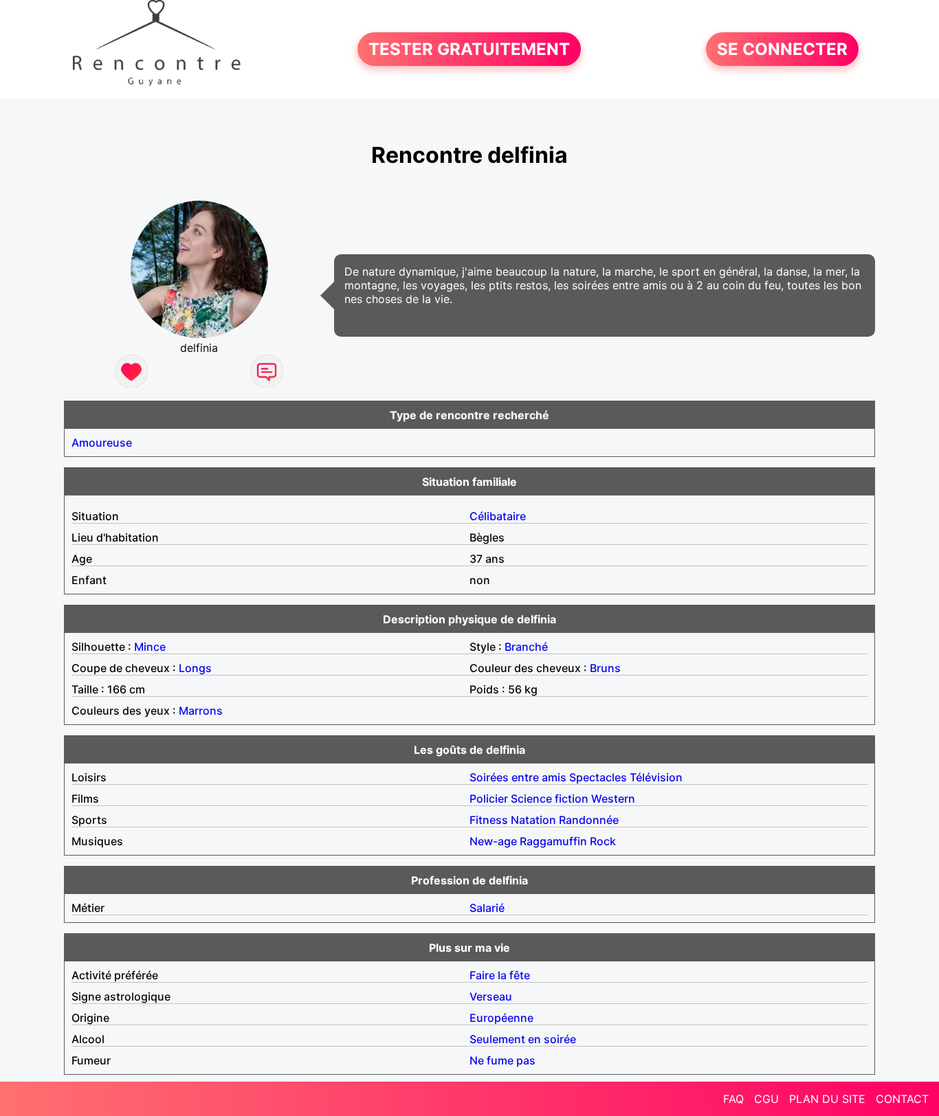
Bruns (605, 668)
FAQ (733, 1099)
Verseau (491, 996)
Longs (195, 668)
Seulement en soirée (523, 1039)
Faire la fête (500, 975)
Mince (150, 647)
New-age (493, 841)
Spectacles (598, 777)
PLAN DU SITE (827, 1099)
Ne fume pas (502, 1060)
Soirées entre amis (518, 777)
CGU (766, 1099)
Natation (533, 820)
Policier (489, 798)
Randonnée (589, 820)
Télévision (656, 777)
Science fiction (549, 798)
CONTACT (902, 1099)
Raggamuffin (553, 841)
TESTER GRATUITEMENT (469, 49)
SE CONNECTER (782, 49)
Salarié (487, 908)
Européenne (501, 1018)
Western (613, 798)
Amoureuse (101, 442)
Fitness (489, 820)
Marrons (201, 710)
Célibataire (498, 516)
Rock (603, 841)
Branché (526, 647)
